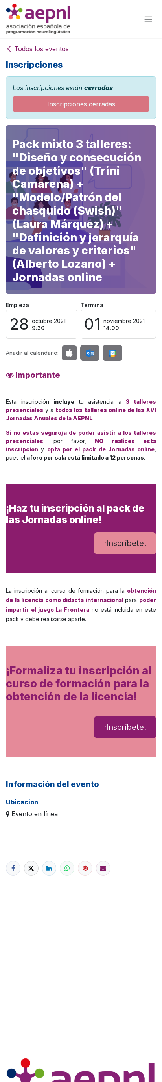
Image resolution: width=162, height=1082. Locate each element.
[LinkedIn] (49, 868)
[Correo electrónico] (103, 868)
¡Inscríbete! (125, 543)
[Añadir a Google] (112, 353)
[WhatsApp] (67, 868)
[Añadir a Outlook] (89, 353)
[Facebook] (13, 868)
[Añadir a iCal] (69, 352)
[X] (31, 868)
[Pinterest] (85, 868)
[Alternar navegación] (148, 19)
